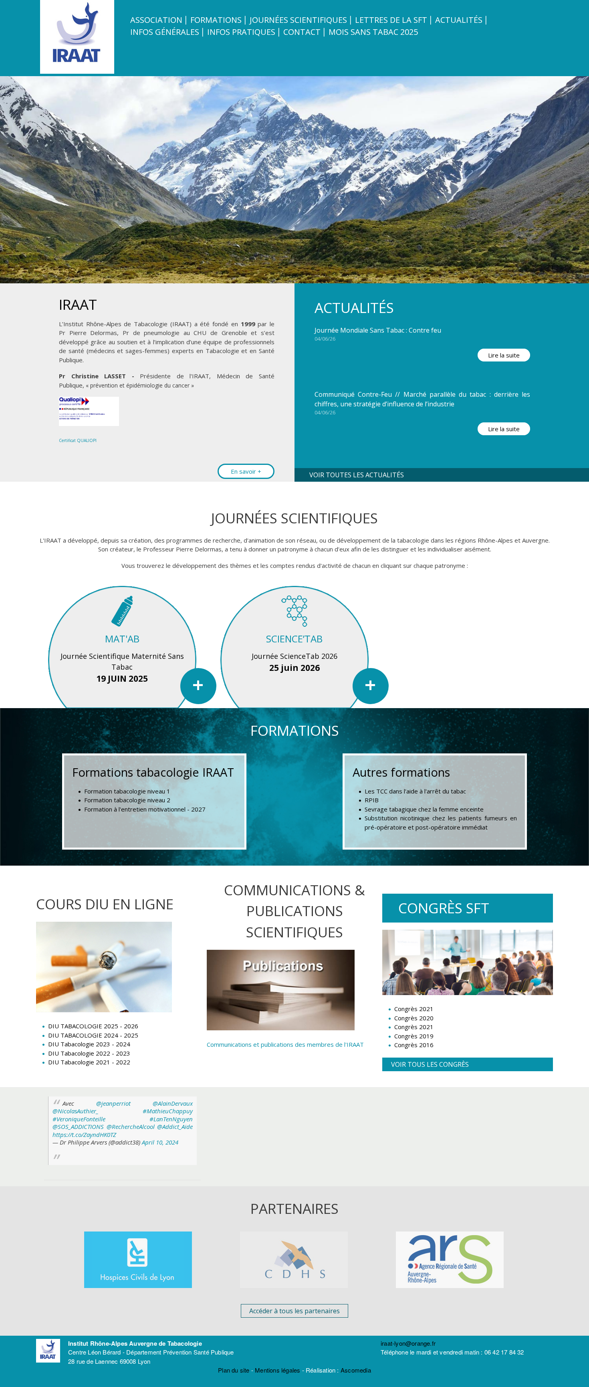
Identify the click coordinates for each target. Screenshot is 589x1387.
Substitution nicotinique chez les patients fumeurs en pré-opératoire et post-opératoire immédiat (441, 822)
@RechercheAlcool (131, 1127)
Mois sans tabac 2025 (373, 31)
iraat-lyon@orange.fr (408, 1343)
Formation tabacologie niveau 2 (127, 800)
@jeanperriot (113, 1103)
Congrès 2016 (414, 1045)
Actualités (458, 19)
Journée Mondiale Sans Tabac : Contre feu (378, 330)
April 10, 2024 (160, 1142)
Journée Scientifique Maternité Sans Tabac (122, 661)
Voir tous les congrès (430, 1064)
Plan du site (233, 1370)
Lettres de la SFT (391, 19)
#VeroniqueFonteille (78, 1119)
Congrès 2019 (414, 1036)
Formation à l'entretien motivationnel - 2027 (145, 809)
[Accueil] (78, 71)
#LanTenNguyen (171, 1119)
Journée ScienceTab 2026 (294, 656)
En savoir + (246, 471)
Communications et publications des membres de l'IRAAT (285, 1044)
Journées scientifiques (298, 19)
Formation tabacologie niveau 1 (127, 791)
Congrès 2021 (414, 1009)
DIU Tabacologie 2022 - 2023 (89, 1053)
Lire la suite (504, 355)
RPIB (372, 800)
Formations (216, 19)
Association (156, 19)
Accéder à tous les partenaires (294, 1310)
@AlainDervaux (173, 1103)
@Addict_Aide (175, 1127)
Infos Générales (164, 31)
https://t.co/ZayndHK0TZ (84, 1135)
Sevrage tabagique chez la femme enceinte (424, 809)
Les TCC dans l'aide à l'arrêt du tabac (415, 791)
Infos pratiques (241, 31)
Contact (302, 31)
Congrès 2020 (414, 1018)
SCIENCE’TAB (294, 638)
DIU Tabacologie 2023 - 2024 (89, 1044)
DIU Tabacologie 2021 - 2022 (89, 1062)
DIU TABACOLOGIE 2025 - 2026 (93, 1026)
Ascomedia (356, 1370)
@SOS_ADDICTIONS (78, 1127)
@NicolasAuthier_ (75, 1111)
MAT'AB (122, 638)
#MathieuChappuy (168, 1111)
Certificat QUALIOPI (78, 440)
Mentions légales (277, 1370)
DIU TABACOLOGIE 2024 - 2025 (93, 1035)
